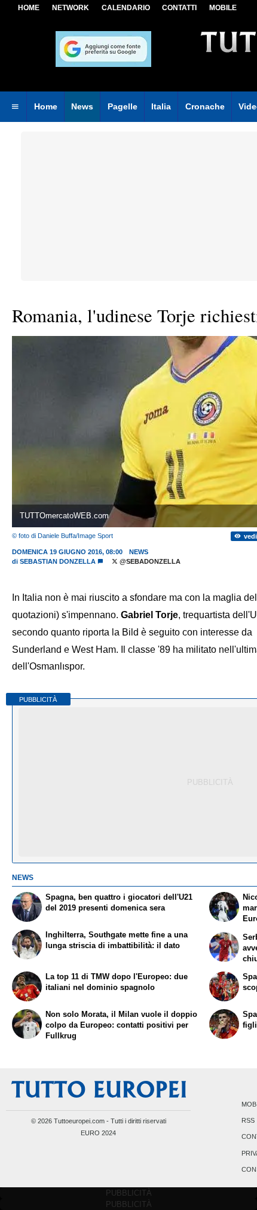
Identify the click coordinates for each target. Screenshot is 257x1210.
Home (28, 7)
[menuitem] (15, 107)
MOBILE (223, 7)
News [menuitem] (82, 106)
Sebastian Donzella (58, 561)
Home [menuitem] (45, 106)
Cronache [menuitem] (205, 106)
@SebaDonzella (149, 561)
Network (70, 7)
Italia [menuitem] (161, 106)
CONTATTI (179, 7)
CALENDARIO (126, 7)
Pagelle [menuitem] (122, 106)
